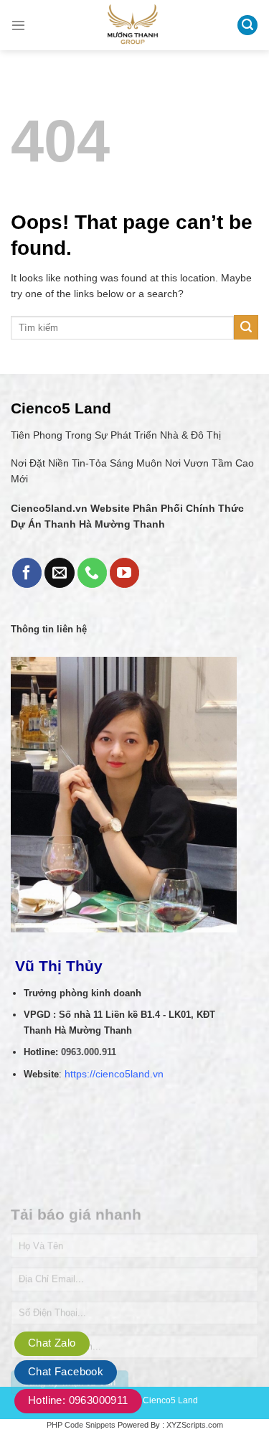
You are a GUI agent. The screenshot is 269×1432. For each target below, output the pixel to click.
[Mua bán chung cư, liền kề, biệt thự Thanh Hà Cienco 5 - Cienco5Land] (132, 25)
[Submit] (246, 327)
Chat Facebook (65, 1371)
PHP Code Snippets (81, 1425)
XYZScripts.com (194, 1425)
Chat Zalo (52, 1343)
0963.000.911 (88, 1052)
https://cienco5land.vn (114, 1074)
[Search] (247, 25)
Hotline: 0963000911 (78, 1400)
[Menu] (18, 25)
